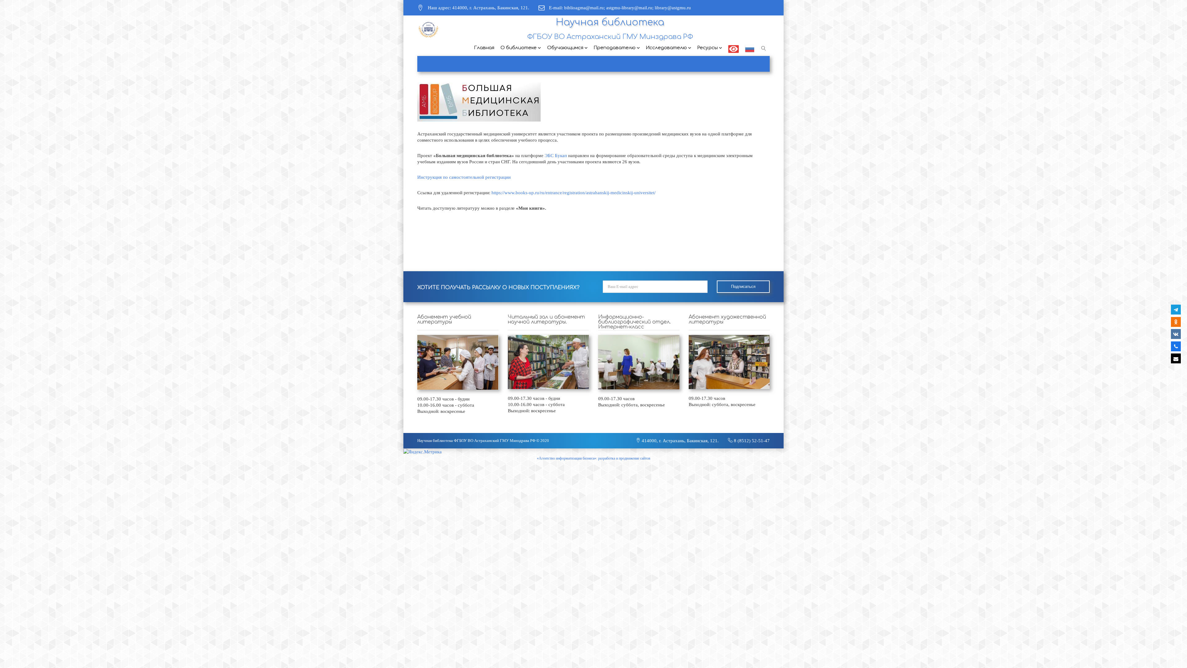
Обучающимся (565, 47)
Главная (484, 47)
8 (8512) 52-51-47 (751, 440)
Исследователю (666, 47)
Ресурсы (707, 47)
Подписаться (743, 286)
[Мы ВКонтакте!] (1176, 334)
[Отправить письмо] (1176, 358)
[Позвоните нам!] (1176, 346)
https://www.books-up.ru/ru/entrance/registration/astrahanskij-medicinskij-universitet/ (573, 192)
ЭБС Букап (556, 155)
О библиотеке (518, 47)
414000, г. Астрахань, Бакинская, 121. (679, 440)
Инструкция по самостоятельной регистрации (464, 177)
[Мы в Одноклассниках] (1176, 322)
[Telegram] (1176, 310)
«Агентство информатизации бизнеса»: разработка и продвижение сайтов (593, 458)
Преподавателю (615, 47)
